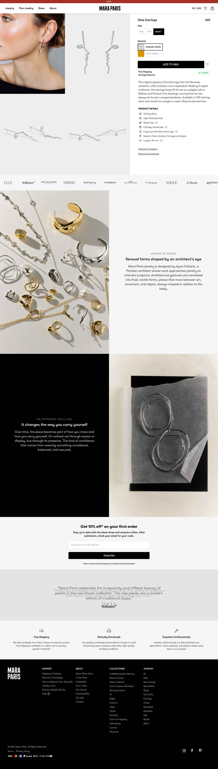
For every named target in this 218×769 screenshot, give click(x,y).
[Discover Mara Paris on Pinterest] (201, 751)
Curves (113, 727)
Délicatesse (115, 723)
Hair (145, 715)
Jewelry (9, 8)
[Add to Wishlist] (207, 64)
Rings (146, 690)
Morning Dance (117, 690)
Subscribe (109, 555)
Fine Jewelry (26, 8)
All (144, 673)
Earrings (147, 698)
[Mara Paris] (109, 8)
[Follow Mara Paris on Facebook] (193, 751)
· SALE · (109, 1)
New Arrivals (149, 682)
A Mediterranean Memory (122, 673)
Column (114, 702)
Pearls (146, 719)
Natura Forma (117, 678)
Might (112, 698)
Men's (146, 723)
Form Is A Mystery (118, 719)
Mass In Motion (117, 682)
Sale (145, 678)
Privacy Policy (23, 751)
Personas (114, 731)
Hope (112, 707)
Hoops (146, 702)
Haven (113, 711)
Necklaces (148, 707)
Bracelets (147, 711)
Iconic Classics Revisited (121, 686)
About (53, 8)
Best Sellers (148, 686)
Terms (10, 751)
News (41, 8)
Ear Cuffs (148, 694)
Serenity (114, 715)
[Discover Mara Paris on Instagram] (184, 751)
